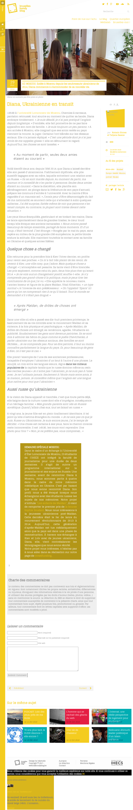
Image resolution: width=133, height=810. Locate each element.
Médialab (105, 22)
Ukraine (115, 177)
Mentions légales (87, 763)
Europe (109, 173)
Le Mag (103, 19)
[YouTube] (117, 4)
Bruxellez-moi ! (121, 22)
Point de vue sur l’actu (84, 19)
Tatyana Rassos (117, 135)
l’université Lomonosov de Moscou (38, 113)
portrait (109, 177)
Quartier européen (120, 19)
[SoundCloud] (122, 4)
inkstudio (42, 760)
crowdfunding (43, 555)
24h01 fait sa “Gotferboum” (19, 791)
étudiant (120, 169)
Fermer (10, 808)
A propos (62, 760)
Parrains (84, 760)
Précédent (18, 688)
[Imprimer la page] (111, 104)
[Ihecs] (117, 765)
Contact (62, 765)
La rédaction (64, 763)
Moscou (122, 173)
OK (83, 774)
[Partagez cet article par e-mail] (108, 189)
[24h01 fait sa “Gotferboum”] (10, 786)
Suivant (83, 688)
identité (115, 173)
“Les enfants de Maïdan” (51, 503)
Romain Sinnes (119, 132)
